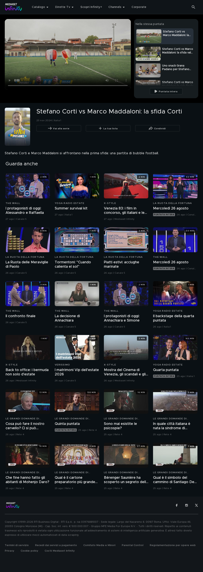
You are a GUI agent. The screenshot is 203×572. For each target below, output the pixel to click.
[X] (196, 505)
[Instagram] (186, 505)
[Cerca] (193, 7)
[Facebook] (176, 505)
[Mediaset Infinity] (13, 7)
